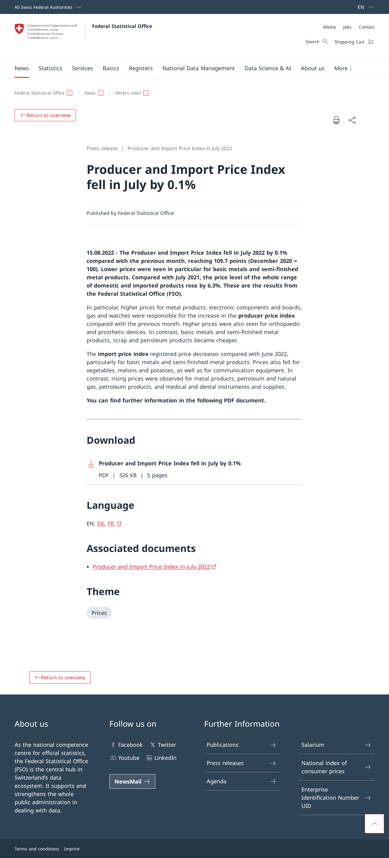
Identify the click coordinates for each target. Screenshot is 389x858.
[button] (22, 68)
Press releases (225, 763)
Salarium (312, 744)
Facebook (130, 744)
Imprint (72, 849)
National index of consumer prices (324, 767)
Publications (223, 744)
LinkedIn (165, 757)
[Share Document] (352, 120)
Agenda (216, 781)
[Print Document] (336, 120)
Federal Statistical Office (122, 26)
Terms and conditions (37, 849)
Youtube (128, 757)
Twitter (167, 744)
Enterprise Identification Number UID (330, 797)
